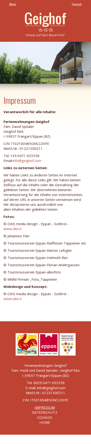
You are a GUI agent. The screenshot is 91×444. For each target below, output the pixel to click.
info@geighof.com (27, 160)
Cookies (44, 417)
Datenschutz (44, 412)
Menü (12, 4)
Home (44, 422)
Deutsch (77, 4)
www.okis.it (13, 228)
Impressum (45, 407)
